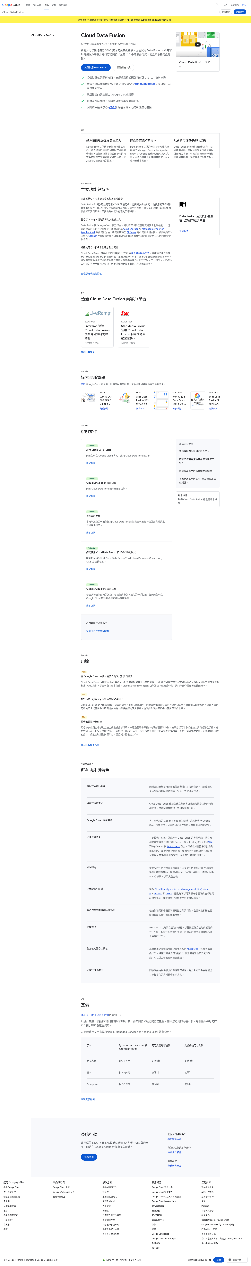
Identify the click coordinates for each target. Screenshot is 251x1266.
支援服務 (235, 4)
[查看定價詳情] (87, 1099)
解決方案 (37, 4)
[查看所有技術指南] (90, 745)
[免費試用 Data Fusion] (96, 67)
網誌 (5, 1229)
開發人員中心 (207, 1210)
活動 (203, 1201)
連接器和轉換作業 (144, 84)
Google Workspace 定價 (64, 1192)
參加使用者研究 (208, 1234)
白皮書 (6, 1224)
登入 (244, 4)
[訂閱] (218, 1259)
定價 (54, 4)
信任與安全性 (9, 1192)
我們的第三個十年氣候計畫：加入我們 (123, 1260)
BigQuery (131, 232)
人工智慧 (107, 1206)
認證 (154, 1229)
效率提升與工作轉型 (112, 1215)
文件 (226, 4)
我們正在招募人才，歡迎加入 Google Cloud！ (221, 1238)
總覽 (28, 4)
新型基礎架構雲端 (11, 1196)
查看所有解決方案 (111, 1234)
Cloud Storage (130, 229)
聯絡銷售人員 (174, 1139)
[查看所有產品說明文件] (97, 630)
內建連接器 (192, 949)
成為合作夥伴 (207, 1196)
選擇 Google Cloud (11, 1187)
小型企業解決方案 (111, 1229)
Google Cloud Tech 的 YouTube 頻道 (217, 1224)
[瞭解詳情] (90, 463)
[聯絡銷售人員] (123, 67)
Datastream (173, 846)
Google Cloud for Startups (164, 1238)
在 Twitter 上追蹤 (209, 1229)
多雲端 (6, 1201)
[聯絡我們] (225, 11)
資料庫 (106, 1192)
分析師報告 (8, 1220)
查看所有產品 (174, 1165)
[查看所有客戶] (87, 352)
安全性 (106, 1210)
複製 (210, 842)
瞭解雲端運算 (158, 1206)
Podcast (205, 1206)
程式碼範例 (157, 1215)
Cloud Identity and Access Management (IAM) (178, 889)
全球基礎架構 (9, 1206)
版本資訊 (156, 1248)
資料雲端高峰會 (91, 19)
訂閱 (83, 384)
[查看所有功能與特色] (91, 273)
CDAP (112, 107)
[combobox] (237, 1260)
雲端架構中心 (158, 1220)
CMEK (169, 893)
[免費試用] (89, 1157)
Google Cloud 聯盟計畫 (162, 1187)
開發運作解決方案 (111, 1224)
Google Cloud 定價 (61, 1187)
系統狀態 (156, 1243)
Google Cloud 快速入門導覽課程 (166, 1196)
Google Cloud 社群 (209, 1243)
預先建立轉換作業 (140, 253)
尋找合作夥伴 (174, 1152)
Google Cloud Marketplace (164, 1201)
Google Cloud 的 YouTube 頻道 (215, 1220)
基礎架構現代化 (110, 1187)
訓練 (154, 1224)
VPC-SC (158, 893)
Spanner (92, 236)
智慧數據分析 (109, 1201)
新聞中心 (205, 1215)
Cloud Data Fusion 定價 (95, 1015)
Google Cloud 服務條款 (47, 1260)
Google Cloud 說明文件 (162, 1192)
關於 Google (8, 1260)
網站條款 (30, 1260)
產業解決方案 (109, 1220)
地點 (5, 1210)
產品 (47, 4)
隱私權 (20, 1260)
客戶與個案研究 (10, 1215)
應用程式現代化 (110, 1196)
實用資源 (63, 4)
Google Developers (160, 1234)
